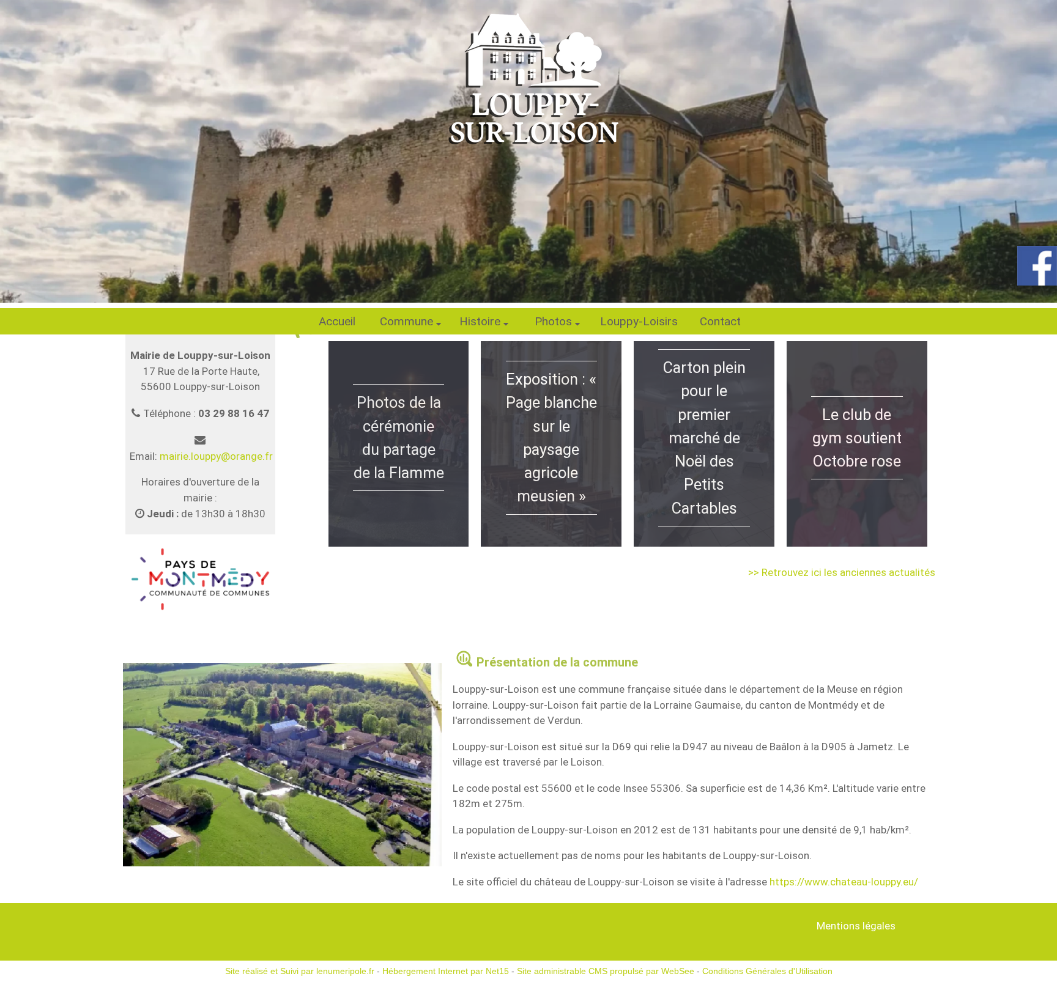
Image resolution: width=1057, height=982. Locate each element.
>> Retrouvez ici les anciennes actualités (841, 572)
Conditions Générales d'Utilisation (767, 971)
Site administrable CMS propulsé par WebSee (605, 971)
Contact (720, 321)
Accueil (337, 321)
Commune (406, 321)
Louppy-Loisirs (639, 321)
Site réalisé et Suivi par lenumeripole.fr (299, 971)
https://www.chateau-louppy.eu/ (844, 882)
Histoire (479, 321)
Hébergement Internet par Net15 (445, 971)
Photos (553, 321)
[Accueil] (528, 76)
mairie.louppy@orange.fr (216, 456)
